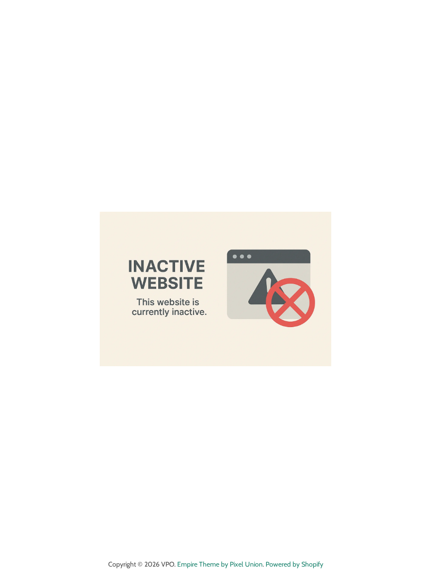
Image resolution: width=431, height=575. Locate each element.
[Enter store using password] (417, 14)
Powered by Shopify (294, 564)
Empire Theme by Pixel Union (220, 564)
